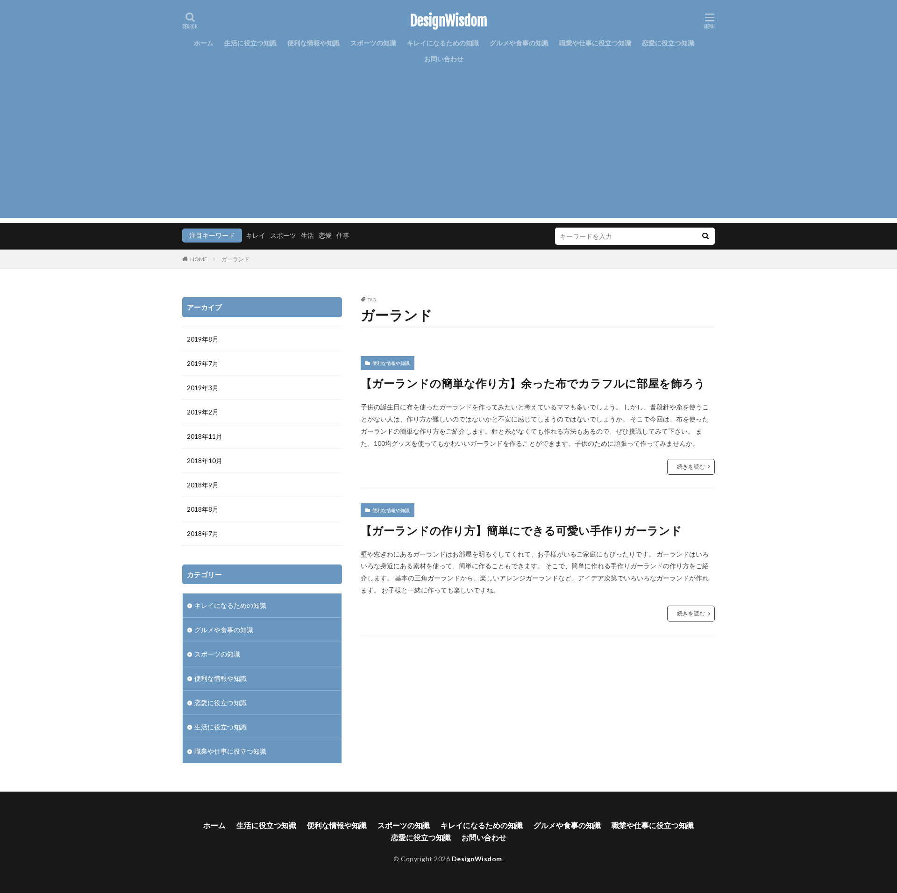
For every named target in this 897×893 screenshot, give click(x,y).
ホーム (204, 43)
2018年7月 (203, 533)
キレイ (255, 235)
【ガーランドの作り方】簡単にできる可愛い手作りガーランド (521, 530)
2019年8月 (203, 339)
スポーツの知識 (373, 43)
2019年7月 (203, 363)
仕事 (342, 235)
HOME (198, 259)
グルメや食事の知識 (519, 43)
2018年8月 (203, 509)
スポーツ (283, 235)
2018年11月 (204, 436)
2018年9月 (203, 485)
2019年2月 (203, 412)
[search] (705, 236)
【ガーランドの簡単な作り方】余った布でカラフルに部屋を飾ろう (533, 383)
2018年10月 (204, 460)
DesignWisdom (448, 21)
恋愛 (325, 235)
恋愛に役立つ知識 (668, 43)
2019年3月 (203, 388)
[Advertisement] (448, 152)
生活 (307, 235)
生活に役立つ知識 (250, 43)
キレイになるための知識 (443, 43)
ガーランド (235, 259)
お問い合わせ (443, 59)
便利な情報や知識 (313, 43)
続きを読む (691, 466)
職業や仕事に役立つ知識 (595, 43)
